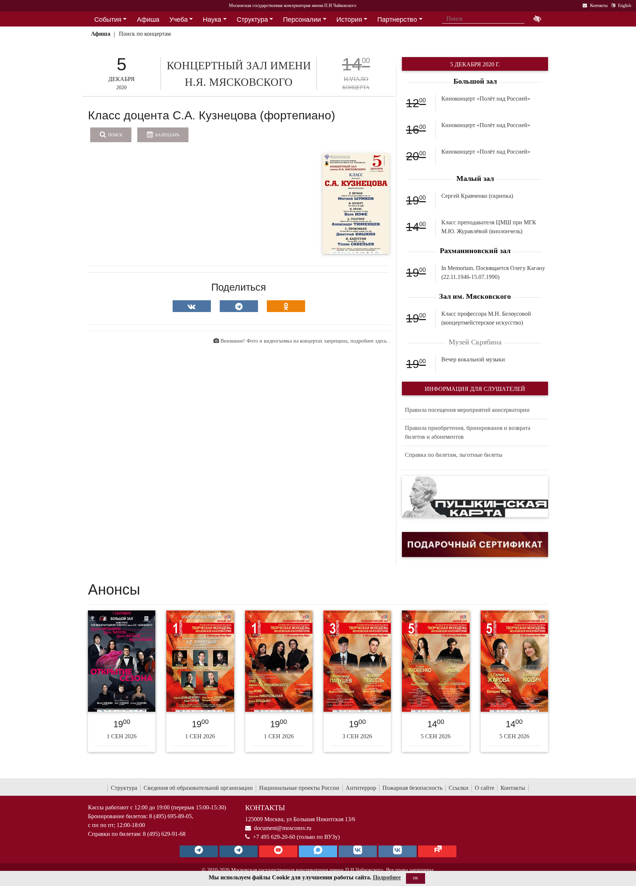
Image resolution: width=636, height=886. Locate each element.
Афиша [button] (148, 19)
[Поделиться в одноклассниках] (286, 306)
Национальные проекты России (299, 788)
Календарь (166, 135)
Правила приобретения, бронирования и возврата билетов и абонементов (467, 432)
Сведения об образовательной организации (198, 788)
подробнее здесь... (370, 341)
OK (415, 878)
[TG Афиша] (238, 851)
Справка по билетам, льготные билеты (453, 455)
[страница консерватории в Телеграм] (199, 851)
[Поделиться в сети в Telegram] (239, 306)
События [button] (107, 19)
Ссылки (459, 788)
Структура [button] (252, 19)
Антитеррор (361, 788)
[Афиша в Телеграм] (437, 851)
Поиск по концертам (145, 34)
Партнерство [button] (397, 19)
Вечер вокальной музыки (473, 359)
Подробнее (387, 877)
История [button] (349, 19)
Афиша (100, 34)
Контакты (513, 788)
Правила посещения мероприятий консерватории (467, 410)
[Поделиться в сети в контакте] (192, 306)
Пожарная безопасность (412, 788)
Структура (124, 788)
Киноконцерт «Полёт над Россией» (485, 98)
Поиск (114, 135)
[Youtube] (278, 851)
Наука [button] (212, 19)
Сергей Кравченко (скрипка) (477, 196)
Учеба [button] (178, 19)
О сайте (484, 788)
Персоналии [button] (302, 19)
